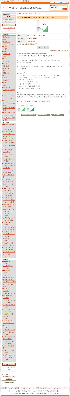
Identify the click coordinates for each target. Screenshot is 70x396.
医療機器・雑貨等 (9, 90)
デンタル (6, 78)
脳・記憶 (6, 66)
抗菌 (4, 82)
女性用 (5, 49)
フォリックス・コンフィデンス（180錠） (9, 357)
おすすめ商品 (10, 124)
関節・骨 (6, 73)
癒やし (5, 63)
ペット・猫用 (7, 100)
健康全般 (6, 37)
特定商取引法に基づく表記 (10, 388)
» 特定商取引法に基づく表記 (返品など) (59, 50)
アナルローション (9, 115)
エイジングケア (8, 44)
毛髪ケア (6, 39)
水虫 (4, 85)
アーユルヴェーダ (9, 95)
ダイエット (6, 54)
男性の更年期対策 (9, 112)
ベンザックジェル (9, 293)
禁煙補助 (6, 80)
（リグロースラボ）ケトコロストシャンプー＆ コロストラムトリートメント (9, 252)
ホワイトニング (35, 13)
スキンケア (6, 42)
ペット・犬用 (7, 98)
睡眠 (4, 58)
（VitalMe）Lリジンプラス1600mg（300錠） (9, 332)
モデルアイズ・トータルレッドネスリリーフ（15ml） (9, 200)
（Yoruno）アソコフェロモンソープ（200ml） (9, 166)
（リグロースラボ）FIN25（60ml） (8, 316)
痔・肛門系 (6, 87)
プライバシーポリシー (61, 388)
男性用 (5, 46)
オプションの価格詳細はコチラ (27, 44)
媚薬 (4, 51)
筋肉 (4, 56)
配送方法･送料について (44, 388)
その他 (5, 92)
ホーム (19, 13)
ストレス (6, 61)
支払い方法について (27, 388)
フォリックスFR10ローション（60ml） (9, 238)
